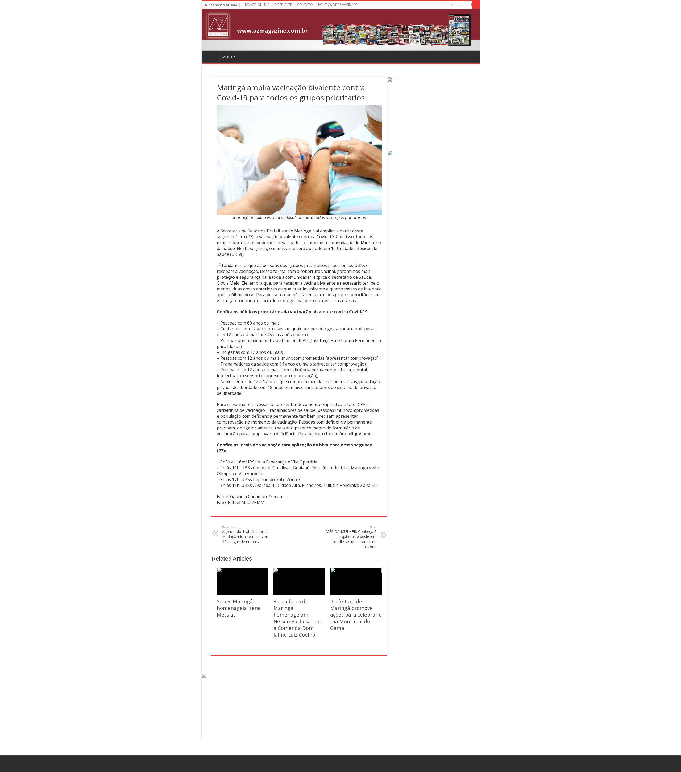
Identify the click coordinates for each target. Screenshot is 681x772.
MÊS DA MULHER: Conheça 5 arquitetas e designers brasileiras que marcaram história (351, 537)
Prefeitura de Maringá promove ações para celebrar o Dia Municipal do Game (356, 614)
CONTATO (305, 4)
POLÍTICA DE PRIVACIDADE (338, 4)
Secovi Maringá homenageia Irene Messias (239, 608)
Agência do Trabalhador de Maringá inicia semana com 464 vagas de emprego (245, 534)
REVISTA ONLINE (257, 4)
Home (211, 56)
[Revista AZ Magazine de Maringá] (341, 30)
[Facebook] (444, 5)
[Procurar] (476, 5)
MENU (227, 56)
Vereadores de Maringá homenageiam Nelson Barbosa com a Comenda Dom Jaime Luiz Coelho (297, 618)
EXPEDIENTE (283, 4)
